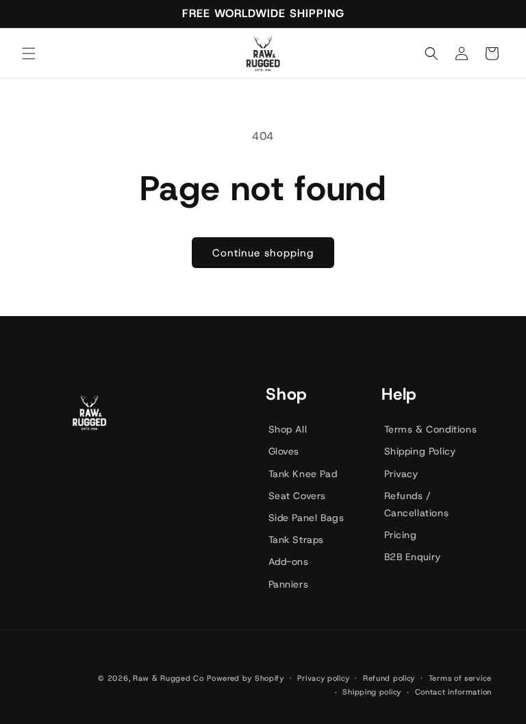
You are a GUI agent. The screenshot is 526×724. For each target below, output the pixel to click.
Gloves (284, 451)
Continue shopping (263, 253)
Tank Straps (296, 539)
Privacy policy (323, 678)
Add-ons (288, 561)
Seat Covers (297, 496)
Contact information (453, 692)
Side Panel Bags (306, 517)
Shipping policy (371, 692)
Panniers (288, 584)
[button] (29, 53)
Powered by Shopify (245, 678)
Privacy (401, 474)
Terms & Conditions (430, 429)
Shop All (288, 429)
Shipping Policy (420, 451)
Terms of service (460, 678)
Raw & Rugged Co (168, 678)
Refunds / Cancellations (416, 504)
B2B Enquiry (413, 557)
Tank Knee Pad (303, 474)
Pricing (400, 535)
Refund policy (389, 678)
